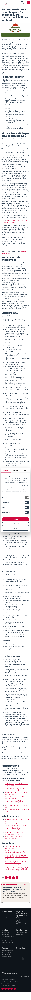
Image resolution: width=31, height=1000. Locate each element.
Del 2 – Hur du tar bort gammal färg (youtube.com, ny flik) (16, 789)
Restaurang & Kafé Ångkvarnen (7, 943)
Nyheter (4, 916)
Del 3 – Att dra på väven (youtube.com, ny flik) (12, 829)
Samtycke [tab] (5, 470)
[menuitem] (21, 2)
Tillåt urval (16, 524)
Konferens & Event (7, 940)
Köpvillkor (19, 935)
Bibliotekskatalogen (22, 924)
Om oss (3, 914)
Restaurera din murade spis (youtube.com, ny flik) (14, 847)
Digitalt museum (21, 918)
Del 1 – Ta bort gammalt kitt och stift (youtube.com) (16, 785)
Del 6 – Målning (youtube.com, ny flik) (16, 806)
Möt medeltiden (21, 926)
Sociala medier (6, 953)
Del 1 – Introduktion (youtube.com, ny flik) (17, 820)
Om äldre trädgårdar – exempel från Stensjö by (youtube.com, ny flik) (16, 852)
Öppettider (5, 933)
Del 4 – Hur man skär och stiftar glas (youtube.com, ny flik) (17, 798)
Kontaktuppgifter (7, 951)
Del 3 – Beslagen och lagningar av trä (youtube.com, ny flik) (17, 793)
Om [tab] (25, 470)
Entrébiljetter (5, 935)
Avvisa (15, 528)
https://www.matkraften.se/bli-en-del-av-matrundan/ (14, 221)
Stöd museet (5, 955)
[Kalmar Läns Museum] (4, 9)
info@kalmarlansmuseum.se (9, 985)
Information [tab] (15, 470)
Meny (28, 3)
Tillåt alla (15, 519)
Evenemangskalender (7, 937)
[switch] (27, 502)
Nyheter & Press (6, 957)
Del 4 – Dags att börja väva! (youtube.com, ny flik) (14, 833)
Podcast (18, 922)
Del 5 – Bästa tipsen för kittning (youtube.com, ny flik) (15, 802)
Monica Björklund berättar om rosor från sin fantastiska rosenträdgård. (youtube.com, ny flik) (16, 869)
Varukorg (22, 1)
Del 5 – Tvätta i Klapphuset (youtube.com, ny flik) (13, 837)
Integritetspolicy (21, 933)
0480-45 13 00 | (5, 983)
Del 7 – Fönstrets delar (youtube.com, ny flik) (17, 810)
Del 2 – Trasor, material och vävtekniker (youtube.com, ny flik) (15, 825)
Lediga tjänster (6, 918)
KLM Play (19, 920)
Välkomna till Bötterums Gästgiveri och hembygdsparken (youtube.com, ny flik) (17, 857)
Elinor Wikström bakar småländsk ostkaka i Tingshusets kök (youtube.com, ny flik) (15, 863)
